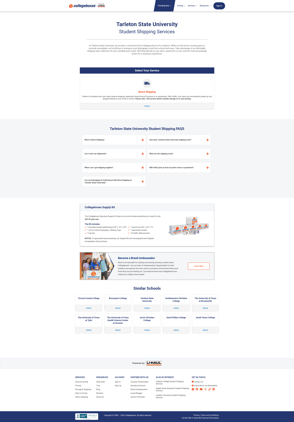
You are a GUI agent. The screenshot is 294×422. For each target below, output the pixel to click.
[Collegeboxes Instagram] (194, 389)
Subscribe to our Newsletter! (205, 386)
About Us (100, 397)
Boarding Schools (138, 386)
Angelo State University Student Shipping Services (172, 389)
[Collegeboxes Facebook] (198, 389)
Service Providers (138, 397)
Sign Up (118, 386)
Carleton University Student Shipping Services (170, 396)
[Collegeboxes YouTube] (202, 389)
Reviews (99, 393)
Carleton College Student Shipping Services (170, 382)
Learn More (199, 266)
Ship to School (81, 393)
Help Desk (100, 382)
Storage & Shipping (83, 389)
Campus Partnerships (139, 382)
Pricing (180, 6)
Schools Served (81, 382)
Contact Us (198, 382)
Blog (98, 389)
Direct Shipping (81, 397)
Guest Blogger (136, 393)
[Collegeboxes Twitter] (206, 389)
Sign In (219, 6)
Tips (98, 386)
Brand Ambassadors (139, 389)
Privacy (197, 415)
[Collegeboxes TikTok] (210, 389)
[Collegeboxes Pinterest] (214, 389)
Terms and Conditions (210, 415)
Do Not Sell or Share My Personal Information (200, 418)
